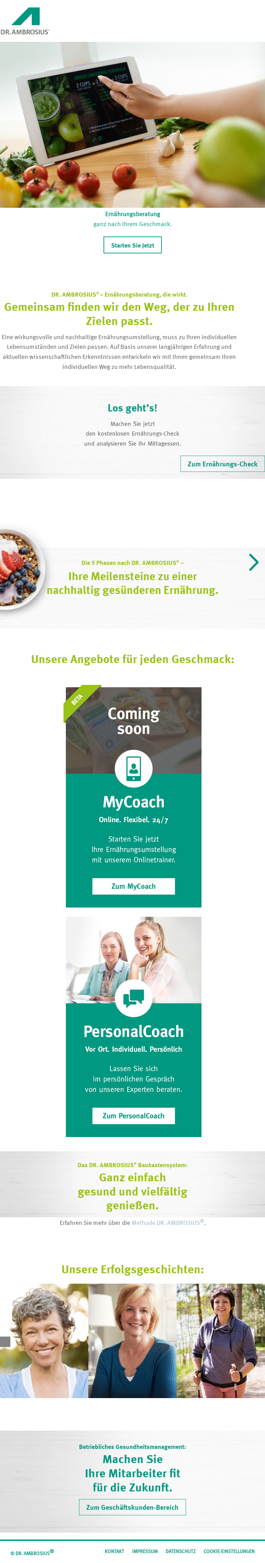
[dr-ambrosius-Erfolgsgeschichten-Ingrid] (44, 1340)
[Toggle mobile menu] (262, 10)
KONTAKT (114, 1551)
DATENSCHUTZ (181, 1551)
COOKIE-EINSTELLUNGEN (229, 1551)
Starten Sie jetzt (132, 246)
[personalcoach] (132, 920)
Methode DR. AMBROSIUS (167, 1223)
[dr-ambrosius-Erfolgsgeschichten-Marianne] (221, 1340)
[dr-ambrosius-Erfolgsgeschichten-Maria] (132, 1340)
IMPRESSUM (145, 1551)
